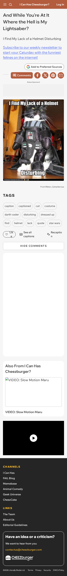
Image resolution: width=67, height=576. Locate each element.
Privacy (38, 570)
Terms (30, 570)
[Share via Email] (61, 75)
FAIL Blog (9, 478)
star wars (54, 223)
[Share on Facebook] (37, 75)
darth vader (12, 214)
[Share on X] (45, 75)
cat (38, 206)
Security (47, 570)
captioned (25, 206)
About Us (8, 519)
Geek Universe (12, 494)
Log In (60, 4)
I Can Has (9, 472)
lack (29, 223)
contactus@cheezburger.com (23, 549)
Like (11, 234)
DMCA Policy (58, 570)
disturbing (30, 214)
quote (40, 223)
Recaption (56, 234)
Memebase (10, 483)
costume (49, 206)
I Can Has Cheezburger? (34, 4)
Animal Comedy (13, 489)
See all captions (28, 234)
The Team (9, 514)
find (7, 223)
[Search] (10, 4)
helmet (18, 223)
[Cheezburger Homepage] (33, 558)
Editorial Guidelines (15, 525)
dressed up (47, 214)
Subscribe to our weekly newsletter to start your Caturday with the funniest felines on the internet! (32, 52)
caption (9, 206)
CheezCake (10, 499)
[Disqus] (33, 306)
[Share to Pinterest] (53, 75)
